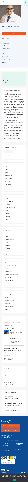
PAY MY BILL (18, 446)
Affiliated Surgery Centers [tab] (15, 322)
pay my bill (4, 57)
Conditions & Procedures (7, 79)
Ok (14, 480)
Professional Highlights (7, 83)
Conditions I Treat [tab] (8, 151)
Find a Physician (10, 425)
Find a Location (11, 430)
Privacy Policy (23, 472)
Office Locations (6, 80)
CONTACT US (18, 449)
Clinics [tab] (6, 322)
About (4, 77)
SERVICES (5, 448)
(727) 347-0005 (7, 437)
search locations (6, 59)
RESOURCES (6, 450)
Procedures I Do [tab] (17, 151)
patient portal (5, 56)
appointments (14, 33)
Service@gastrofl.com (7, 438)
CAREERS (5, 445)
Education (5, 82)
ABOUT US (5, 443)
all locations (5, 50)
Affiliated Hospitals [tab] (9, 325)
